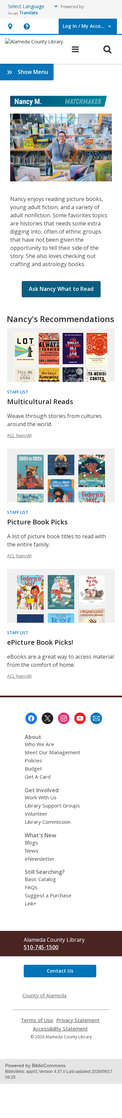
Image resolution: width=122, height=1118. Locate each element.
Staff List (17, 392)
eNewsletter (40, 858)
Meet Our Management (52, 752)
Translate (28, 13)
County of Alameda (44, 995)
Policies (33, 760)
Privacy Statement (78, 1020)
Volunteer (36, 813)
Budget (33, 768)
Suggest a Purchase (48, 895)
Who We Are (39, 744)
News (31, 850)
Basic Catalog (40, 879)
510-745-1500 (41, 947)
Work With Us (41, 797)
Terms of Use (37, 1020)
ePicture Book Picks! (40, 642)
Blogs (31, 842)
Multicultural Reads (40, 401)
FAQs (31, 887)
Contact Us (60, 970)
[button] (10, 26)
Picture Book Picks (37, 521)
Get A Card (37, 776)
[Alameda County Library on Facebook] (31, 718)
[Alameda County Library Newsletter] (96, 718)
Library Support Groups (52, 805)
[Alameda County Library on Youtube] (80, 718)
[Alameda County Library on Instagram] (63, 718)
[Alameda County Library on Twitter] (47, 718)
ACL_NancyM (19, 435)
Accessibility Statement (60, 1028)
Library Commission (47, 821)
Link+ (31, 903)
